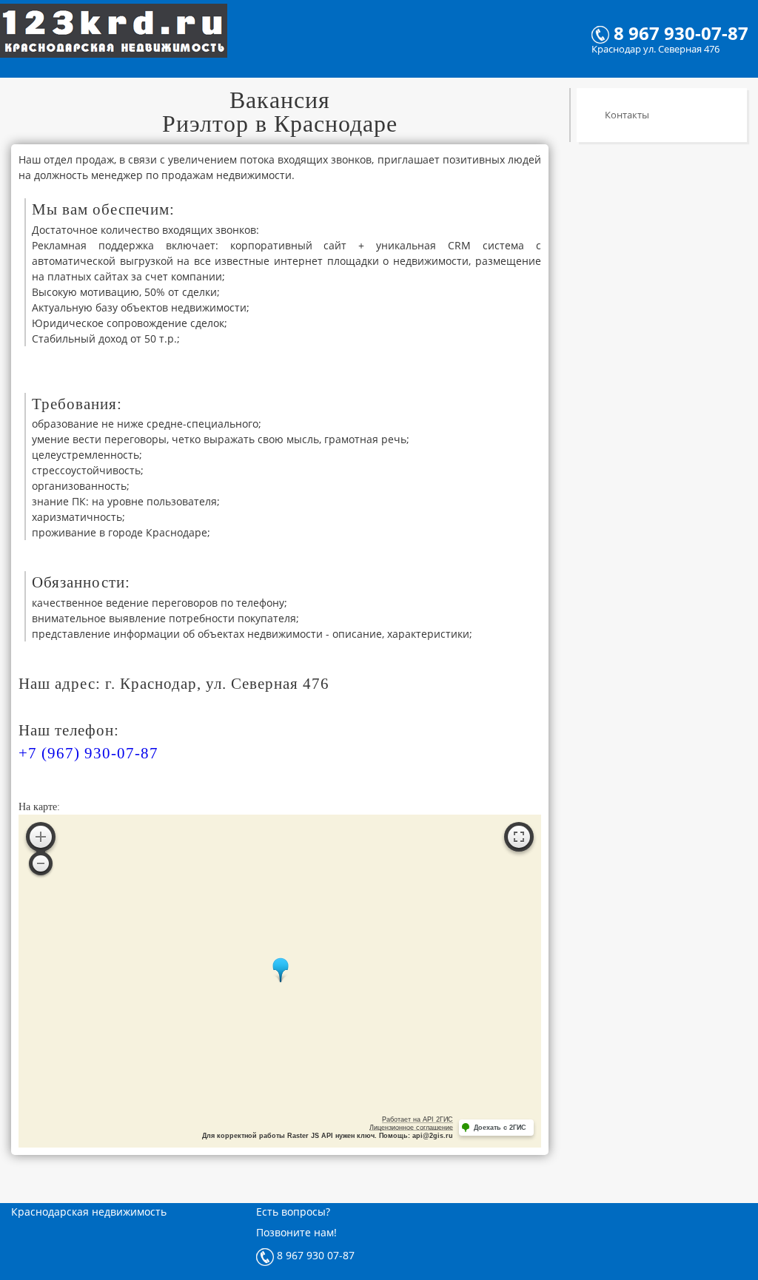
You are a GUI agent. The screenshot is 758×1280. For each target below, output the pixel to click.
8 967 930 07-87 (314, 1255)
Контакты (626, 114)
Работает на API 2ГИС (417, 1119)
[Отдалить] (41, 863)
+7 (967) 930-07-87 (88, 753)
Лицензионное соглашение (411, 1127)
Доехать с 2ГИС (500, 1127)
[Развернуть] (519, 837)
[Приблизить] (41, 837)
